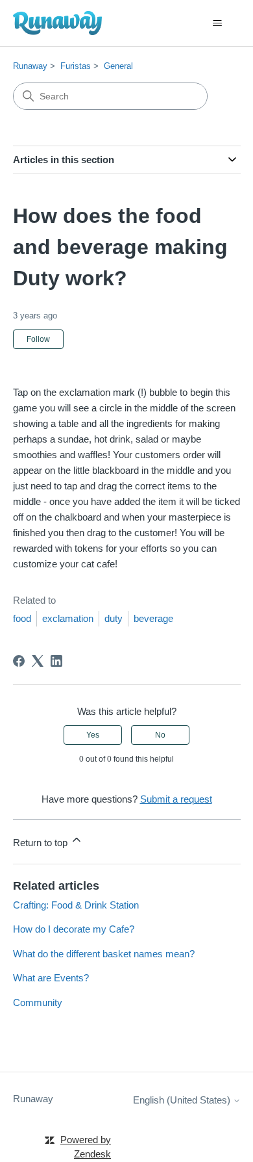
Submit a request (176, 799)
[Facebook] (19, 661)
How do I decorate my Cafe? (73, 929)
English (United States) (183, 1099)
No (160, 735)
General (118, 66)
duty (113, 618)
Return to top (41, 842)
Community (37, 1002)
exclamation (67, 618)
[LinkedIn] (56, 661)
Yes (92, 735)
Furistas (75, 66)
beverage (153, 618)
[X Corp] (37, 661)
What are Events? (51, 977)
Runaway (30, 66)
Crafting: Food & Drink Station (76, 904)
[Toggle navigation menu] (218, 23)
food (22, 618)
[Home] (57, 23)
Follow (38, 339)
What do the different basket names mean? (104, 953)
